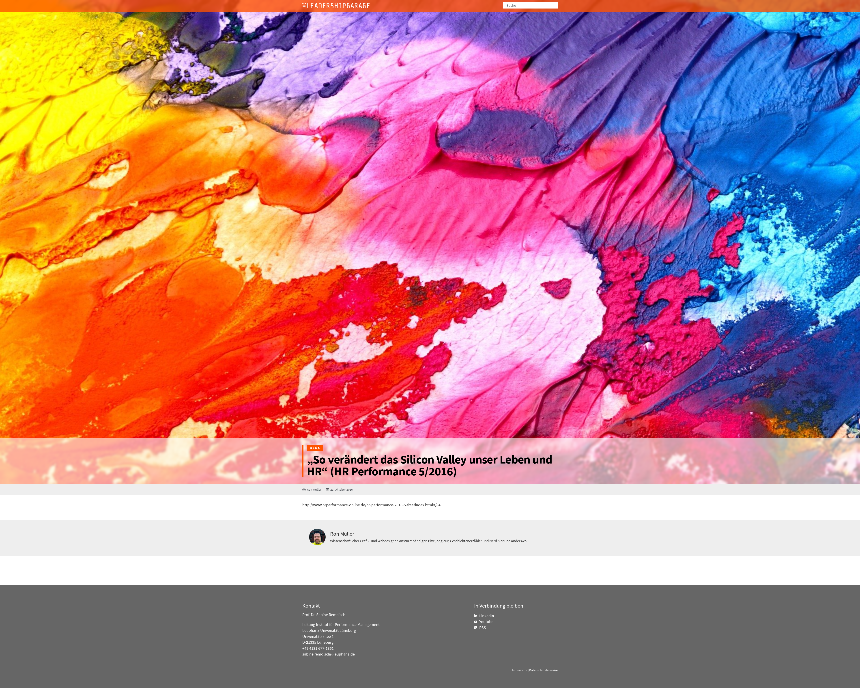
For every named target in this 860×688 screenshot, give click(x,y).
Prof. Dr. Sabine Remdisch (323, 614)
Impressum (519, 670)
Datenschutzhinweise (543, 670)
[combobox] (530, 5)
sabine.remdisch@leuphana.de (328, 654)
